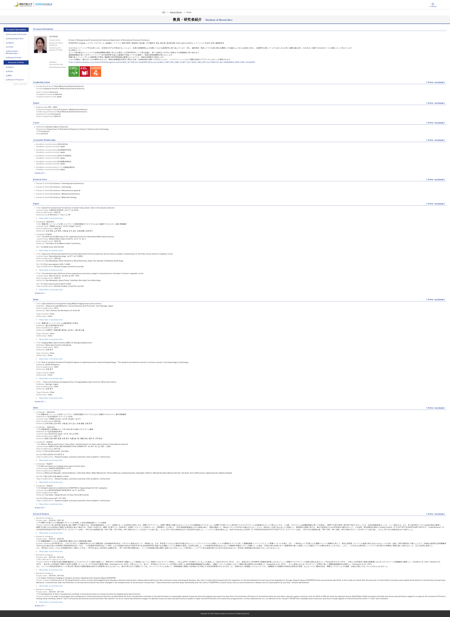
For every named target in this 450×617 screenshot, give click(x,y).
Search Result (176, 12)
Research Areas (14, 57)
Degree (11, 43)
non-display (439, 82)
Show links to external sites (51, 218)
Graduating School (15, 39)
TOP (163, 12)
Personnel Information (17, 34)
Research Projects (16, 80)
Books (10, 71)
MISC (10, 76)
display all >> (40, 173)
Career (11, 47)
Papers (11, 67)
